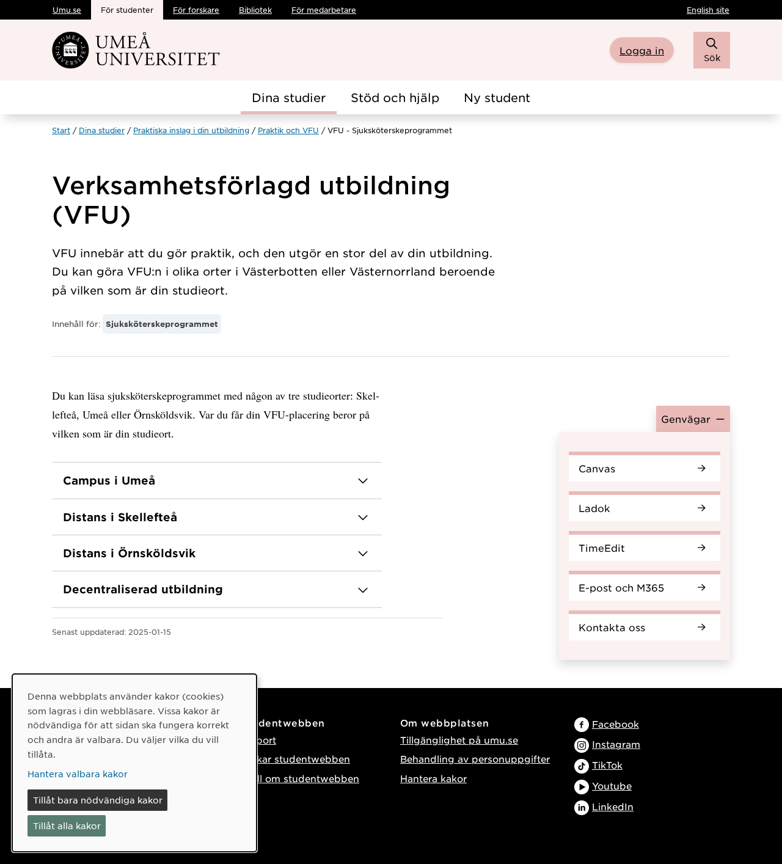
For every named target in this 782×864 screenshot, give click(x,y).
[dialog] (134, 763)
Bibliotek (255, 10)
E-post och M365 (621, 587)
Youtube (612, 785)
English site (708, 10)
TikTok (607, 765)
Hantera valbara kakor (77, 773)
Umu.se (67, 10)
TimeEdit (602, 547)
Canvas (597, 468)
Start (61, 130)
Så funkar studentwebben (288, 758)
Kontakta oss (612, 627)
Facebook (615, 724)
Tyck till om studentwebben (292, 778)
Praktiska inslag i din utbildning (191, 130)
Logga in (641, 50)
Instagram (616, 744)
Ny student (497, 97)
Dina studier (289, 97)
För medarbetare (323, 10)
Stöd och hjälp (395, 97)
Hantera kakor (433, 778)
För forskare (196, 10)
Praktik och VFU (288, 130)
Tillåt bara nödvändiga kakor (98, 799)
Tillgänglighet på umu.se (459, 739)
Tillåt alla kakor (67, 825)
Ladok (594, 508)
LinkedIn (613, 806)
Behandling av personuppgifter (475, 758)
